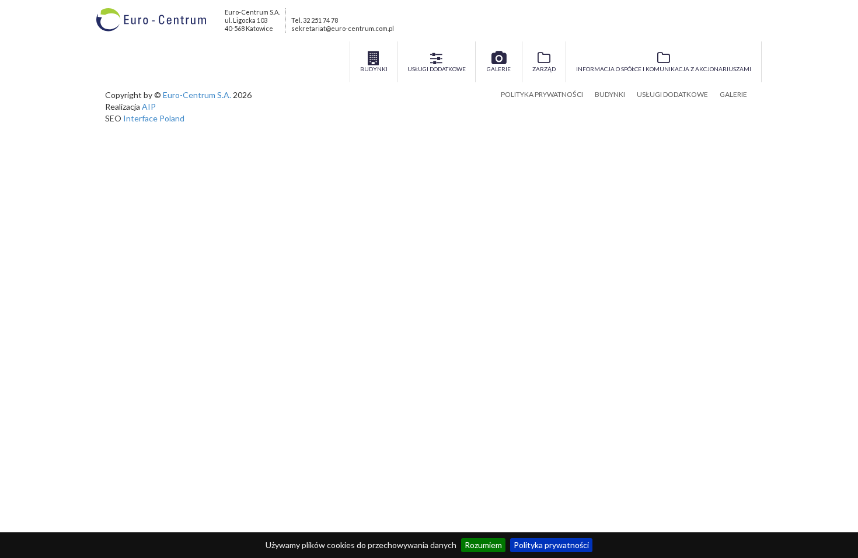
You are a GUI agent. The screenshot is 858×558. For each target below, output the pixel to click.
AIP (149, 106)
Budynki (610, 94)
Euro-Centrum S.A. (197, 95)
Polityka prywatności (551, 545)
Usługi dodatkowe (672, 94)
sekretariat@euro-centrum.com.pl (342, 28)
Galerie (733, 94)
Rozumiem (483, 545)
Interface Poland (153, 118)
